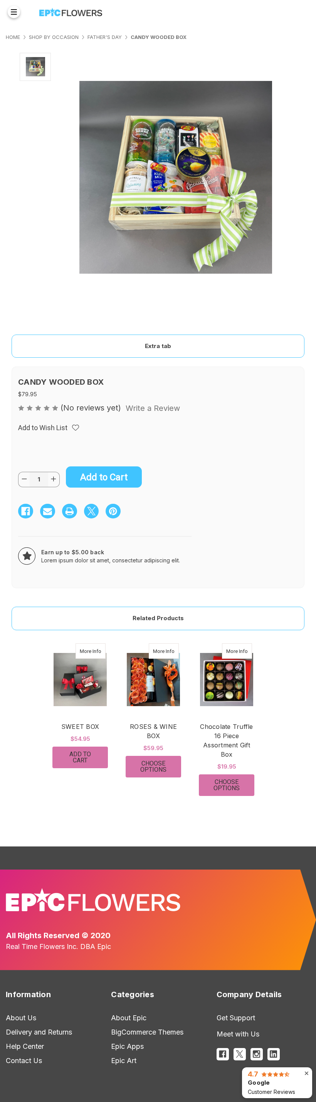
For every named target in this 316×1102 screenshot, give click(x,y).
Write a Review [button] (153, 408)
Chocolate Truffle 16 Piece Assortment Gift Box (226, 740)
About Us (21, 1018)
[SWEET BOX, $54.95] (80, 679)
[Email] (47, 511)
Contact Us (24, 1061)
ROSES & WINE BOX (153, 731)
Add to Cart (80, 757)
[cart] (304, 12)
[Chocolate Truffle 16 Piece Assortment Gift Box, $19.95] (226, 679)
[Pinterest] (113, 511)
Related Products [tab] (158, 618)
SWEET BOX (80, 726)
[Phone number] (277, 12)
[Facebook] (25, 511)
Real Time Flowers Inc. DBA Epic (58, 946)
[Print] (69, 511)
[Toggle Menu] (14, 12)
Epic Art (123, 1061)
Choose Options (160, 766)
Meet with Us (238, 1034)
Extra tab (158, 346)
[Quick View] (97, 651)
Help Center (25, 1046)
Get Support (236, 1018)
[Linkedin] (273, 1054)
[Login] (292, 12)
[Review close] (306, 1073)
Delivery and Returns (39, 1032)
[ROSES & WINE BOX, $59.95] (153, 679)
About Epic (128, 1018)
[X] (91, 511)
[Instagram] (256, 1054)
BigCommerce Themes (147, 1032)
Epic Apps (127, 1046)
